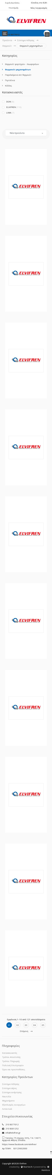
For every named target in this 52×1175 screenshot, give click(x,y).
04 (34, 1025)
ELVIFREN (13, 107)
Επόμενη (24, 1031)
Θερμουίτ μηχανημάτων (18, 69)
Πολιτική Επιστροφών (13, 1065)
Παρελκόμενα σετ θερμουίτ (18, 74)
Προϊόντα (7, 40)
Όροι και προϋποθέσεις (13, 1069)
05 (43, 1025)
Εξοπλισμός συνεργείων (14, 1104)
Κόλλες (8, 85)
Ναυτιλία (6, 1096)
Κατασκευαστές (9, 1053)
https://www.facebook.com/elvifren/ (19, 1144)
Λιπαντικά (7, 1108)
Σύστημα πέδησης (25, 40)
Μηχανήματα (8, 1100)
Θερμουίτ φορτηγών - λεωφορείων (22, 64)
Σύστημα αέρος (9, 1088)
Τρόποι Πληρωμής (11, 1061)
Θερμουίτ (7, 45)
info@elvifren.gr (13, 1133)
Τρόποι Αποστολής (11, 1057)
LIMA (10, 112)
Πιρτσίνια (10, 80)
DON (10, 101)
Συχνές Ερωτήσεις (12, 3)
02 (17, 1025)
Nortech (20, 1166)
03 (26, 1025)
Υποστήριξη (13, 8)
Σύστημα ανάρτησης (12, 1092)
